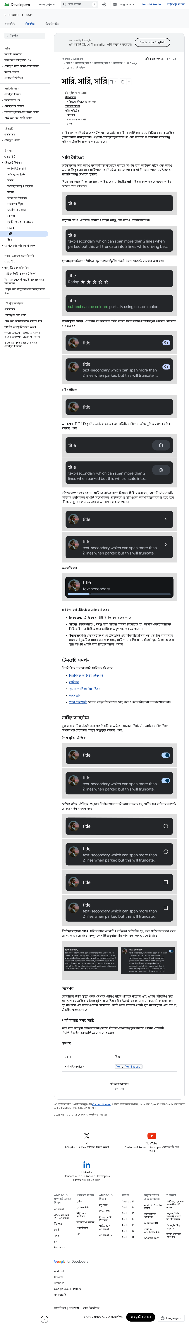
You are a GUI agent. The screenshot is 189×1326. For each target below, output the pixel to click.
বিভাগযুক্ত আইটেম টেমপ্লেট (86, 676)
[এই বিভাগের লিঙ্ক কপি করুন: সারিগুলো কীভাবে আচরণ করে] (113, 610)
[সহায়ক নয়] (174, 59)
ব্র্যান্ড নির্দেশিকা (91, 1308)
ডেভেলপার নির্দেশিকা (150, 1215)
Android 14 (128, 1219)
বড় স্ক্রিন (103, 1205)
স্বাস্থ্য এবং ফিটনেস (81, 1215)
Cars (30, 15)
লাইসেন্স (74, 1308)
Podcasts (59, 1247)
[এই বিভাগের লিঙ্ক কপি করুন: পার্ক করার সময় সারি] (98, 1021)
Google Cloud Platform (68, 1289)
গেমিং (79, 1201)
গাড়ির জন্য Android (104, 1227)
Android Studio (151, 4)
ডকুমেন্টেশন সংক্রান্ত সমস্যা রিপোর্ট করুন (173, 1216)
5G (78, 1234)
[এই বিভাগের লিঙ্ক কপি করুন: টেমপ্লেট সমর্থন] (93, 660)
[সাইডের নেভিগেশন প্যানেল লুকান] (44, 1319)
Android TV (105, 1235)
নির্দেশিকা (30, 24)
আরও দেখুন (45, 4)
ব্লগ (55, 1241)
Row (118, 1066)
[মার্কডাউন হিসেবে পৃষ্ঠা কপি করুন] (123, 82)
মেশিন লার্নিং (83, 1207)
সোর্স (56, 1229)
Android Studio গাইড (153, 1207)
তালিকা (74, 682)
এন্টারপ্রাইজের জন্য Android (61, 1216)
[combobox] (79, 4)
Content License (101, 1104)
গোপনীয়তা (82, 1228)
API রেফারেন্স (151, 1223)
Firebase (59, 1283)
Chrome (58, 1277)
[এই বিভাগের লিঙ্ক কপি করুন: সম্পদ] (74, 1044)
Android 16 (128, 1207)
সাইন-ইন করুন (176, 4)
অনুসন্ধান (74, 696)
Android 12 (128, 1231)
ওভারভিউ (9, 24)
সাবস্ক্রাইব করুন (141, 1317)
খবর (56, 1235)
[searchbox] (24, 36)
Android (59, 1209)
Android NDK (151, 1237)
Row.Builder (133, 1066)
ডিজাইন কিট (52, 24)
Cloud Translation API (97, 45)
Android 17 (128, 1201)
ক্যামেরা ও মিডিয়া (85, 1222)
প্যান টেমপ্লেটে (78, 702)
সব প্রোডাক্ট (60, 1295)
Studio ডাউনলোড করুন (152, 1230)
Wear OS (104, 1211)
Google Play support (173, 1227)
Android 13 (128, 1225)
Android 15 (128, 1213)
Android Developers (72, 58)
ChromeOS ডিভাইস (105, 1218)
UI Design (12, 15)
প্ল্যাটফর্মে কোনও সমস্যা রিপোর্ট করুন (175, 1204)
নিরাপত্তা (58, 1223)
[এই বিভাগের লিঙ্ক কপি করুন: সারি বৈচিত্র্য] (87, 158)
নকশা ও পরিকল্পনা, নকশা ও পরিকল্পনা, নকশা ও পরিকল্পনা (94, 63)
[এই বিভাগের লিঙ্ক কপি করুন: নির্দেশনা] (78, 989)
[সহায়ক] (168, 59)
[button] (24, 66)
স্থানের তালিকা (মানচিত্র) (84, 689)
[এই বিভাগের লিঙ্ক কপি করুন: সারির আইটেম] (92, 718)
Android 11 (128, 1237)
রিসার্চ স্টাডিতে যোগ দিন (173, 1235)
